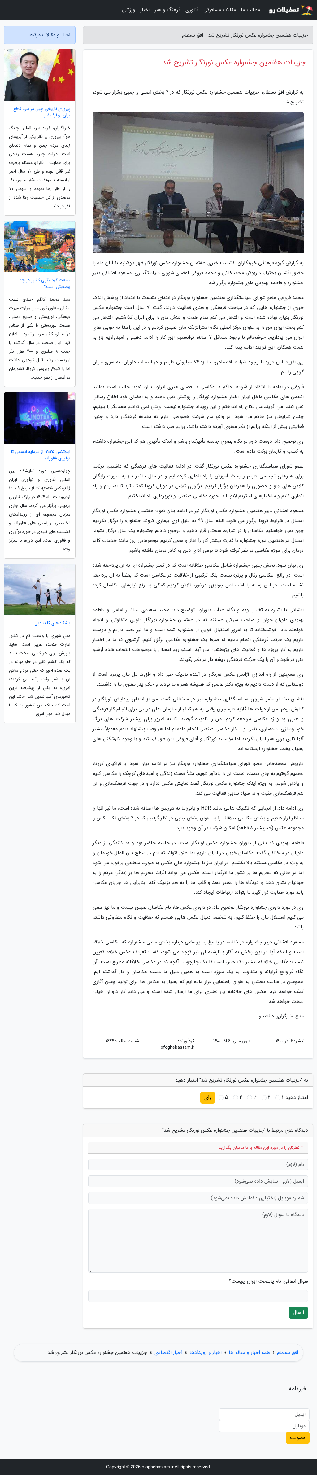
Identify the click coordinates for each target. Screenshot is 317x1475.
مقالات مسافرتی (219, 10)
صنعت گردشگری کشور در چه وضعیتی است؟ (45, 283)
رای (207, 1097)
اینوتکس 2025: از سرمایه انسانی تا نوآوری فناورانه (40, 455)
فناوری (191, 10)
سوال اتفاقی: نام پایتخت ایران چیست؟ (268, 1281)
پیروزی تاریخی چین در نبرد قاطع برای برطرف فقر (41, 112)
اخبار (145, 10)
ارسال (298, 1312)
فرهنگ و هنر (167, 10)
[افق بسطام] (290, 9)
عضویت (298, 1438)
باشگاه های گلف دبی (52, 623)
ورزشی (128, 10)
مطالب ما (250, 10)
